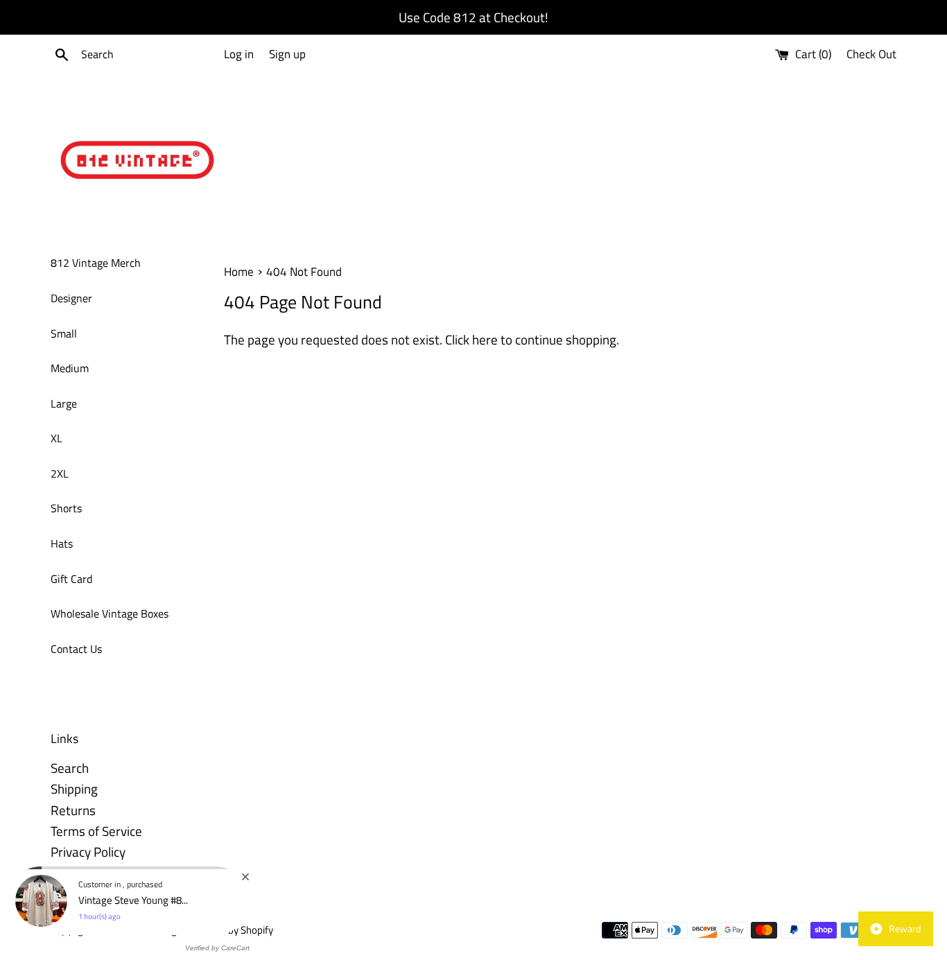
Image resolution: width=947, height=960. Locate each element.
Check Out (871, 54)
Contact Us (76, 648)
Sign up (287, 54)
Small (64, 333)
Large (64, 403)
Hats (62, 543)
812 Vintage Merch (96, 262)
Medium (70, 368)
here (485, 339)
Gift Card (71, 578)
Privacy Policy (88, 851)
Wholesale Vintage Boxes (109, 613)
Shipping (74, 788)
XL (56, 438)
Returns (73, 810)
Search (70, 768)
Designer (71, 298)
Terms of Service (96, 831)
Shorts (66, 508)
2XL (60, 473)
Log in (239, 54)
